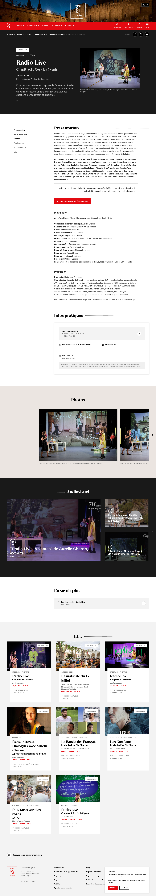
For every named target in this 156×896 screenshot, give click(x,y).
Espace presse (60, 876)
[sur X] (141, 34)
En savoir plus (20, 147)
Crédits (57, 884)
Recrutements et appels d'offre (66, 872)
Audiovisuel (19, 143)
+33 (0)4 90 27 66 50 (28, 881)
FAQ (88, 867)
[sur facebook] (135, 34)
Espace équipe (60, 880)
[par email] (147, 34)
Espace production (93, 872)
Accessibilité (59, 867)
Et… (15, 152)
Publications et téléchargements (99, 880)
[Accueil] (9, 25)
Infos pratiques (20, 134)
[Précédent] (3, 435)
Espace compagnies (94, 876)
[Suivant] (152, 435)
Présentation (19, 130)
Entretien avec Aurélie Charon (74, 201)
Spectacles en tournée (63, 888)
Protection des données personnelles (101, 884)
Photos (17, 139)
